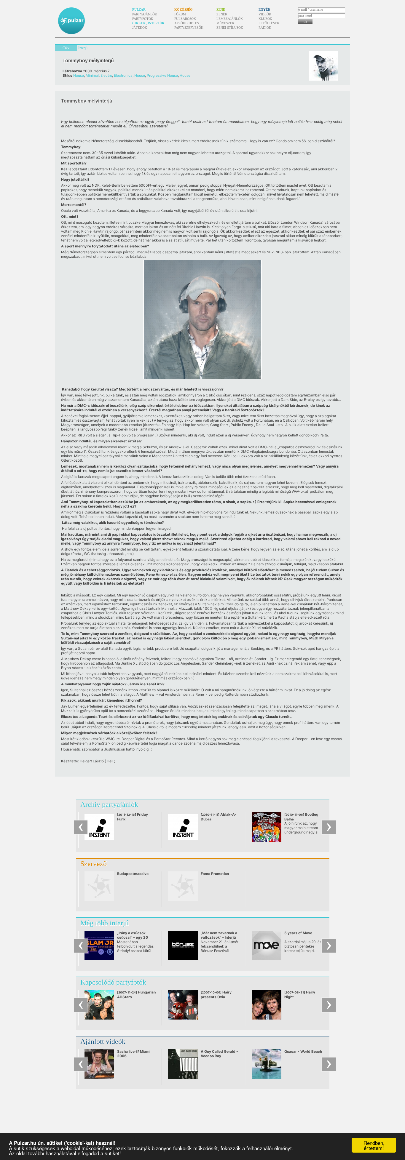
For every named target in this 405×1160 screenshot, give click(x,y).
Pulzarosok (185, 18)
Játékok (139, 27)
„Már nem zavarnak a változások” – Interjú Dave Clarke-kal (219, 937)
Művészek (225, 23)
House (78, 75)
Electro (106, 75)
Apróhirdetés (186, 23)
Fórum (180, 14)
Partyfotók (142, 18)
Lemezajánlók (229, 18)
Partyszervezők (188, 27)
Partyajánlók (144, 14)
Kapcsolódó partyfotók (113, 982)
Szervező (93, 864)
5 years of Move (298, 933)
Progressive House (162, 75)
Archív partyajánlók (109, 804)
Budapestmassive (133, 873)
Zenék (221, 14)
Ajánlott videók (102, 1041)
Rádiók (265, 27)
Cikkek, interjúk (148, 23)
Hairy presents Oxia (216, 994)
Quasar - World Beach (303, 1051)
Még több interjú (104, 923)
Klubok (265, 18)
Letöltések (269, 23)
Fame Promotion (215, 873)
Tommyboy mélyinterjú (88, 60)
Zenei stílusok (229, 27)
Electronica (123, 75)
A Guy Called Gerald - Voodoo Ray (219, 1053)
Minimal (92, 75)
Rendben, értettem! (374, 1145)
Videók (265, 14)
